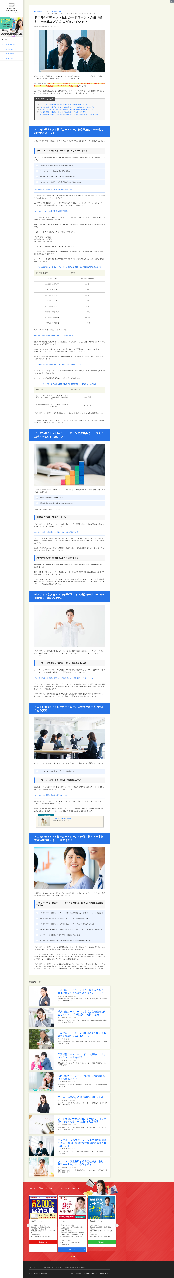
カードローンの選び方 (8, 44)
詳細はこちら (43, 1242)
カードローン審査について (9, 49)
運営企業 (78, 1273)
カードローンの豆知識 (8, 53)
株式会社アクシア (39, 11)
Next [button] (28, 1225)
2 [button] (74, 1256)
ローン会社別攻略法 (55, 11)
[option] (43, 1223)
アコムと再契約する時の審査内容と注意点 (80, 1097)
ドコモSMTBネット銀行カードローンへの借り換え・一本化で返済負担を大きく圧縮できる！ (70, 114)
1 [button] (71, 1256)
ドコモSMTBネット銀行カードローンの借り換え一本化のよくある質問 (63, 112)
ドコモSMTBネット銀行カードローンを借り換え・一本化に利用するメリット (65, 104)
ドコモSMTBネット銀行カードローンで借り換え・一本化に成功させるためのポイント (68, 107)
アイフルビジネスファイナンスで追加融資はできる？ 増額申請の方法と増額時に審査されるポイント (82, 1143)
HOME (71, 1273)
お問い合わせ (104, 1273)
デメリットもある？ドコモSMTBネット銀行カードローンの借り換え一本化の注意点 (67, 109)
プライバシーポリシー (90, 1273)
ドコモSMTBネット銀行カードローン (66, 818)
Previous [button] (117, 1225)
